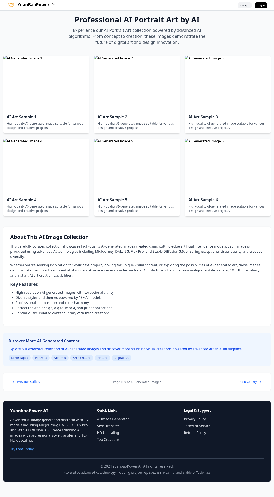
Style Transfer (108, 425)
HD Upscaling (108, 432)
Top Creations (108, 439)
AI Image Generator (113, 419)
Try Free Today (22, 449)
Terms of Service (197, 425)
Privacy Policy (195, 419)
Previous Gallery (28, 382)
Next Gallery (248, 382)
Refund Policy (195, 432)
